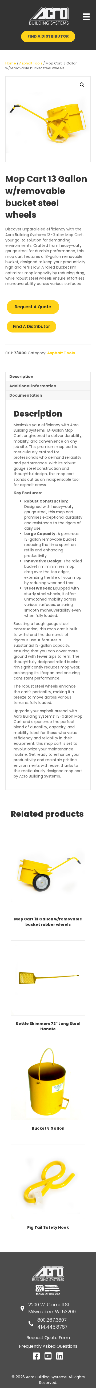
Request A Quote (33, 307)
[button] (82, 85)
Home (10, 63)
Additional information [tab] (32, 386)
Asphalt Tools (30, 63)
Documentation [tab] (25, 395)
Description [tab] (21, 376)
